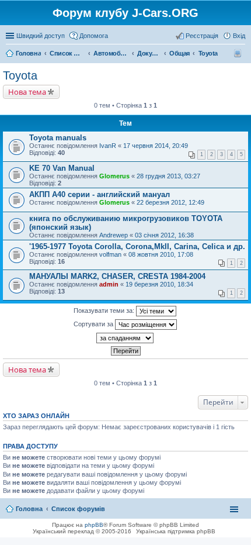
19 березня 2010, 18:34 (159, 284)
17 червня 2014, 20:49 (155, 145)
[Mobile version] (239, 53)
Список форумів (78, 508)
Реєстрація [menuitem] (202, 35)
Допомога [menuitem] (93, 35)
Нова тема (27, 92)
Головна (29, 508)
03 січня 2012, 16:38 (164, 235)
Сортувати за (94, 323)
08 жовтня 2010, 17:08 (160, 254)
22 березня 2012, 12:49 (170, 202)
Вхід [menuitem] (239, 35)
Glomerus (114, 176)
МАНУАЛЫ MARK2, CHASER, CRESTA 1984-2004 (117, 276)
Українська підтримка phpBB (175, 531)
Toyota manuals (57, 137)
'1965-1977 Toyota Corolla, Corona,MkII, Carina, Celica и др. (137, 246)
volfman (110, 254)
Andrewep (113, 235)
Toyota (20, 75)
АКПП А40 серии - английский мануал (99, 194)
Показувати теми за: (105, 310)
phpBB (94, 525)
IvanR (107, 145)
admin (108, 284)
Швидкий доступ (40, 35)
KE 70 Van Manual (62, 168)
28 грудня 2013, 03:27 (168, 176)
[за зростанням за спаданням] (125, 338)
